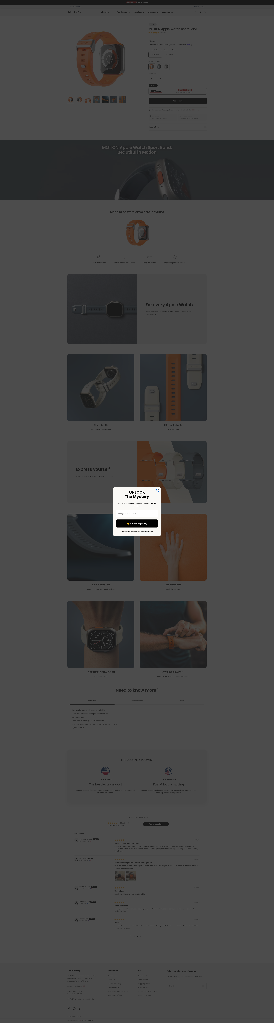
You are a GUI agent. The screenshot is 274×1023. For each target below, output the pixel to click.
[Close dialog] (158, 490)
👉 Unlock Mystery (137, 523)
